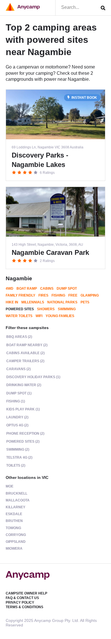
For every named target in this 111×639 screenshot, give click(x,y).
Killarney (15, 507)
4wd (9, 289)
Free (72, 295)
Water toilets (19, 316)
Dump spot (67, 289)
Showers (46, 309)
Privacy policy (20, 602)
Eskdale (14, 514)
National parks (62, 302)
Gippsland (16, 542)
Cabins (47, 289)
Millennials (32, 302)
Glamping (90, 295)
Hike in (12, 302)
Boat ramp (27, 289)
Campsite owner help (26, 593)
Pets (85, 302)
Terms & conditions (24, 607)
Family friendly (20, 295)
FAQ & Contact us (22, 598)
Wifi (39, 316)
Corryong (16, 535)
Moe (9, 486)
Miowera (14, 549)
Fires (43, 295)
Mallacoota (18, 500)
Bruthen (14, 521)
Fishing (58, 295)
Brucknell (16, 493)
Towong (13, 528)
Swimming (67, 309)
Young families (60, 316)
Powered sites (20, 309)
